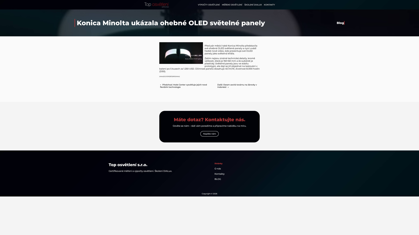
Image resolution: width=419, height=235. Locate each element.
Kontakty (220, 174)
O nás (218, 168)
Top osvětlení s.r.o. (128, 164)
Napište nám (209, 134)
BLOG (218, 179)
